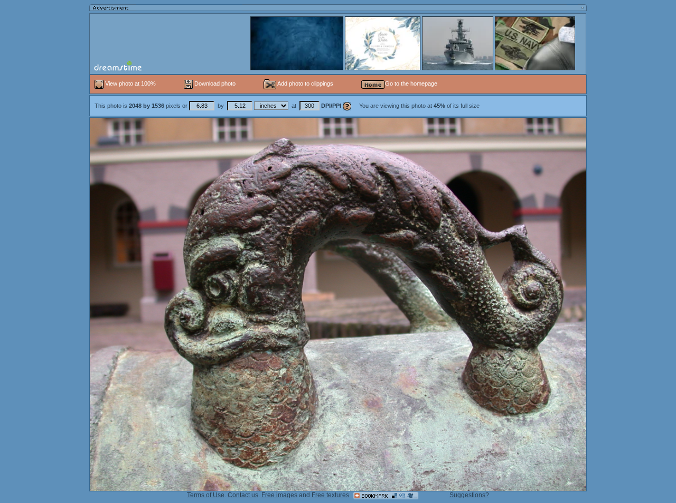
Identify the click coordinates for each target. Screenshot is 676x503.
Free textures (330, 495)
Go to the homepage (411, 83)
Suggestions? (469, 495)
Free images (279, 495)
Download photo (214, 83)
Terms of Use (205, 495)
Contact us (243, 495)
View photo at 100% (130, 83)
